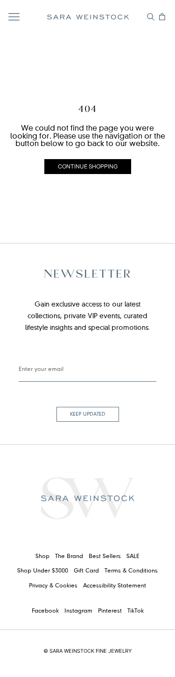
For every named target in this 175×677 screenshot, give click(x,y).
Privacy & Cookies (53, 586)
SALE (133, 556)
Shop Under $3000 (42, 571)
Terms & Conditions (131, 571)
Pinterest (110, 611)
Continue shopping (88, 166)
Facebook (45, 611)
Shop (42, 556)
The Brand (69, 556)
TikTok (135, 611)
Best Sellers (105, 556)
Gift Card (86, 571)
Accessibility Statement (114, 586)
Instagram (78, 611)
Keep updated (87, 414)
